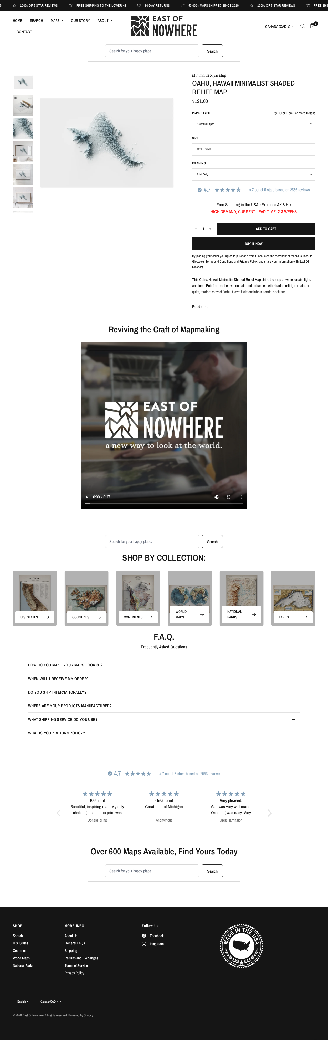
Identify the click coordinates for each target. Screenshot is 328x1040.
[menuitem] (19, 20)
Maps (55, 20)
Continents (133, 617)
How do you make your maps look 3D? (65, 665)
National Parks (234, 614)
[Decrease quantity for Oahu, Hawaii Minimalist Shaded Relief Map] (196, 229)
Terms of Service (76, 965)
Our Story (80, 20)
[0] (311, 26)
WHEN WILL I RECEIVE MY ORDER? (58, 678)
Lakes (284, 617)
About (103, 20)
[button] (59, 813)
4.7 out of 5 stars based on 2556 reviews (279, 190)
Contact (24, 31)
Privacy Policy (74, 973)
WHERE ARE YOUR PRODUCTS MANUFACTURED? (70, 706)
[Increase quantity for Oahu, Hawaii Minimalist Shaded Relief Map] (210, 229)
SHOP (18, 926)
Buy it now (254, 243)
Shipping (71, 950)
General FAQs (75, 943)
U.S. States (29, 617)
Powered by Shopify (80, 1015)
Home (17, 20)
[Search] (303, 26)
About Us (71, 935)
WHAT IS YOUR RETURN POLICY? (56, 733)
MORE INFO (75, 926)
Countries (80, 617)
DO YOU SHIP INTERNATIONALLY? (57, 692)
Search (36, 20)
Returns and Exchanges (81, 958)
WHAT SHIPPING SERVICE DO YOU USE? (63, 719)
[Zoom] (166, 83)
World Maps (181, 614)
